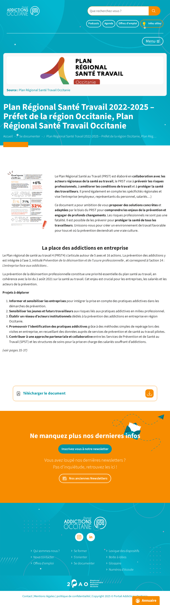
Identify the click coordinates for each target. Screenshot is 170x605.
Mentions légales (44, 596)
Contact (27, 596)
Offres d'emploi (128, 23)
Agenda (108, 23)
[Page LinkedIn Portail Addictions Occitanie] (91, 537)
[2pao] (85, 583)
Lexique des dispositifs (124, 551)
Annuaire (148, 600)
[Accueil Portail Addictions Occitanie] (26, 11)
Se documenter (84, 563)
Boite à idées (117, 557)
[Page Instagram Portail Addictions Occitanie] (79, 537)
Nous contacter (43, 557)
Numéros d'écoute (121, 569)
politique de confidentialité (73, 596)
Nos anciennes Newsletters (87, 478)
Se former (80, 551)
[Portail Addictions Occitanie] (85, 522)
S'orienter (80, 557)
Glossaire (115, 563)
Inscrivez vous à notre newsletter (85, 449)
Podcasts (93, 23)
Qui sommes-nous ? (46, 551)
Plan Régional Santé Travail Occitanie (44, 90)
